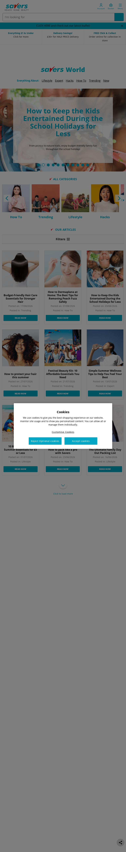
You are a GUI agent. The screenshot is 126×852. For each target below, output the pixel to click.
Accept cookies (81, 441)
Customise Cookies (63, 432)
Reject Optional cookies (45, 441)
